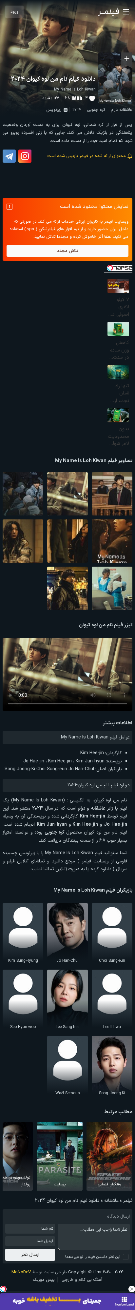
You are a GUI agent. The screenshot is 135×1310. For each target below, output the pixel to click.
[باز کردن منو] (126, 12)
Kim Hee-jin (92, 753)
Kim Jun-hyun (90, 761)
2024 (76, 110)
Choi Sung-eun (51, 769)
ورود (14, 12)
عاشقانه (125, 110)
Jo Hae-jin (33, 761)
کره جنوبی (96, 110)
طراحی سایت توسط (39, 1272)
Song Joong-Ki (20, 769)
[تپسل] (3, 1289)
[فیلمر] (108, 12)
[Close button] (131, 1289)
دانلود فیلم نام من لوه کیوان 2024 (53, 79)
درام (114, 110)
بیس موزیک (44, 1280)
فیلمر (127, 1200)
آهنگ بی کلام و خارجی (82, 1280)
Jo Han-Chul (81, 769)
